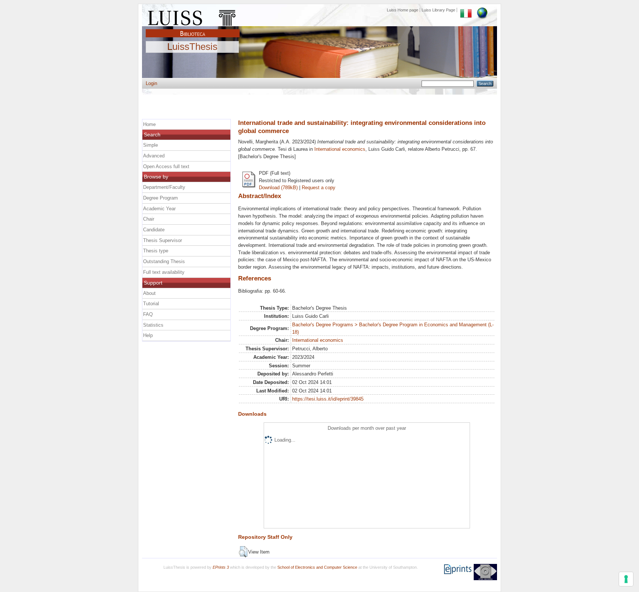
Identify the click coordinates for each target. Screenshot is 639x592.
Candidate (154, 229)
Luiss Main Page (193, 16)
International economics (339, 149)
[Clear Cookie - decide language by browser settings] (482, 10)
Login (151, 83)
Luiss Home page (402, 10)
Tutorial (151, 303)
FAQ (148, 314)
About (149, 293)
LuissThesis (192, 47)
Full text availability (164, 272)
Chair (148, 219)
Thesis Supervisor (162, 240)
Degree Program (160, 198)
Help (148, 335)
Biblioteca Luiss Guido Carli (193, 29)
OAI (485, 572)
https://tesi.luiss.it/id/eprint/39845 (328, 399)
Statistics (153, 325)
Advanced (154, 156)
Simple (150, 145)
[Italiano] (466, 10)
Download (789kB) (278, 187)
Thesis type (155, 251)
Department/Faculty (164, 187)
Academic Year (159, 208)
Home (149, 124)
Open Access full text (166, 166)
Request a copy (318, 187)
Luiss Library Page (438, 10)
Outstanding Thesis (164, 261)
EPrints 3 (221, 567)
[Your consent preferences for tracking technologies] (626, 579)
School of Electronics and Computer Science (317, 567)
